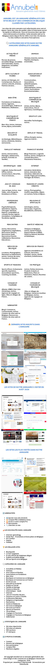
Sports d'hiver (7, 269)
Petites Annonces (36, 269)
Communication (30, 80)
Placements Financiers (32, 159)
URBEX (10, 289)
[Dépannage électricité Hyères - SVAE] (12, 382)
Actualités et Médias (12, 55)
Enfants (4, 157)
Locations (5, 253)
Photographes (15, 253)
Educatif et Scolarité (12, 134)
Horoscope (28, 209)
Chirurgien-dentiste (9, 211)
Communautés (7, 311)
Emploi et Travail (35, 133)
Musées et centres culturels (11, 83)
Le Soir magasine (12, 554)
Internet (35, 166)
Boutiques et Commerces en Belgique (35, 100)
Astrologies (28, 207)
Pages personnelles (37, 176)
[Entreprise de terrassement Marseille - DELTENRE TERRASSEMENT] (35, 348)
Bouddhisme (29, 211)
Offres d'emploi (30, 137)
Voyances (37, 209)
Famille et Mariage (12, 149)
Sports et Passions (12, 265)
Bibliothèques (16, 139)
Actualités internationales (12, 63)
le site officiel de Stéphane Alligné (19, 555)
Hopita (8, 540)
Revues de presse (8, 60)
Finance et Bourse (35, 149)
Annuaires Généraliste (32, 170)
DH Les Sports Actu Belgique (16, 559)
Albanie (4, 289)
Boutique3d (10, 552)
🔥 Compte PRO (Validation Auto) (18, 520)
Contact (9, 641)
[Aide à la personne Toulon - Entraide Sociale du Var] (12, 365)
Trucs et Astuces (8, 176)
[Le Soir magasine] (35, 411)
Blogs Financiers (30, 154)
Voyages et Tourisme (12, 284)
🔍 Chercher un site (13, 525)
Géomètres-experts (9, 209)
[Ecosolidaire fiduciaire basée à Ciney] (35, 491)
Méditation (14, 107)
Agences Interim (30, 139)
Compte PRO (11, 647)
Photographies (35, 190)
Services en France (35, 246)
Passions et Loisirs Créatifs (35, 185)
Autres (16, 64)
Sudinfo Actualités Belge (15, 557)
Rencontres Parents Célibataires (9, 237)
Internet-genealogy (13, 535)
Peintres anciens (8, 86)
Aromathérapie (7, 106)
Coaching (5, 275)
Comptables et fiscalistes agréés (12, 217)
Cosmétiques (37, 110)
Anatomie (11, 141)
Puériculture (28, 108)
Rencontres (12, 224)
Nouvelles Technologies (33, 121)
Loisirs (26, 89)
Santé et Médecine (35, 224)
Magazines (6, 65)
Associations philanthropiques (30, 83)
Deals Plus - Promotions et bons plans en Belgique (24, 537)
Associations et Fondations (35, 75)
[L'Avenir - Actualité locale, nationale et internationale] (35, 445)
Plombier (27, 254)
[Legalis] (35, 508)
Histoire (18, 141)
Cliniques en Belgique (32, 229)
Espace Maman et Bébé (33, 232)
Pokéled (9, 542)
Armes (26, 106)
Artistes (18, 84)
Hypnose (10, 104)
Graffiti (27, 192)
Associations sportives (10, 273)
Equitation (12, 271)
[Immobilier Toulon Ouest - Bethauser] (12, 348)
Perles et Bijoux (39, 194)
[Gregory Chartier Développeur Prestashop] (12, 491)
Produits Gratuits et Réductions (31, 272)
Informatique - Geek (12, 166)
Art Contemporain (10, 81)
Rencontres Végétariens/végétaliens (11, 230)
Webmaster (12, 305)
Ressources (13, 315)
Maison (35, 275)
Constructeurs (7, 174)
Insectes (34, 58)
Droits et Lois (35, 116)
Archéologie (6, 139)
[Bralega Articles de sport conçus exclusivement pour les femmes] (12, 474)
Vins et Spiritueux (31, 109)
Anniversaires (12, 154)
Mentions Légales (12, 649)
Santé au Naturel (30, 234)
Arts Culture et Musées (12, 75)
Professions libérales (12, 202)
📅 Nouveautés (11, 523)
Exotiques (35, 60)
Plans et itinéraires (31, 274)
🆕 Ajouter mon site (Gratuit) (16, 518)
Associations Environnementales (32, 90)
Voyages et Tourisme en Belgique (35, 285)
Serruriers (35, 252)
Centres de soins (13, 256)
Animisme (37, 211)
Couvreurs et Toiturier (10, 258)
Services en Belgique (12, 247)
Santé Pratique (35, 231)
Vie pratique (35, 265)
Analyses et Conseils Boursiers (34, 156)
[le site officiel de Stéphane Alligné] (12, 428)
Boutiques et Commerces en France (12, 118)
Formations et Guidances (11, 102)
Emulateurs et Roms (9, 194)
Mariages (5, 156)
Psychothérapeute (9, 207)
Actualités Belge (8, 62)
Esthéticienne (37, 256)
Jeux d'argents (12, 192)
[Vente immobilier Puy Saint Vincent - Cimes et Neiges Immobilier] (35, 365)
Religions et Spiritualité (35, 202)
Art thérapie (11, 80)
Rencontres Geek (8, 234)
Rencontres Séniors (9, 232)
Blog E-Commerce (8, 310)
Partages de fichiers (32, 177)
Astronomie (6, 143)
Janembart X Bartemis (21, 662)
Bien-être (12, 98)
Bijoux (38, 106)
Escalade (12, 275)
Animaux (35, 54)
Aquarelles (35, 192)
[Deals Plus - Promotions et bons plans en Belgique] (35, 382)
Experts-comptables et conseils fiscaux (10, 213)
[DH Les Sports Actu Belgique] (12, 445)
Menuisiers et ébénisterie (11, 254)
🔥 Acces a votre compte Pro (17, 522)
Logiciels (5, 170)
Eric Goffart (10, 539)
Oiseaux (27, 58)
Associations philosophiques (30, 86)
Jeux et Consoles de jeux (12, 185)
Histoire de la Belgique (14, 643)
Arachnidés (28, 62)
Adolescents (14, 156)
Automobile (16, 126)
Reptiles (27, 60)
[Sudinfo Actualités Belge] (35, 428)
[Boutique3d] (12, 411)
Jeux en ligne (6, 190)
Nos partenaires (12, 645)
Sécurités (16, 174)
